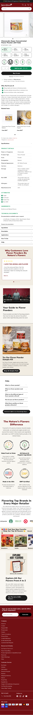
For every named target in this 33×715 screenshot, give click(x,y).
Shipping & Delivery (6, 675)
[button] (28, 5)
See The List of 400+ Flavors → (14, 598)
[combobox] (16, 8)
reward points (10, 139)
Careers (3, 632)
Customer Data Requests (7, 642)
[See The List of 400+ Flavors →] (16, 564)
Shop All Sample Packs (11, 371)
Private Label (4, 630)
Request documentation (7, 224)
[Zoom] (26, 35)
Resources (3, 655)
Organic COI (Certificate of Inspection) (10, 684)
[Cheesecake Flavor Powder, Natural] (9, 118)
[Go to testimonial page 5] (19, 281)
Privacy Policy (4, 636)
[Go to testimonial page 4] (17, 281)
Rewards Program (5, 671)
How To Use (4, 238)
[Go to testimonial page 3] (16, 281)
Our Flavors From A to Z (7, 648)
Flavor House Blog (5, 650)
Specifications (5, 143)
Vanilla (16, 548)
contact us (14, 138)
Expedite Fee (4, 682)
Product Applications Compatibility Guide (11, 653)
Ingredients (4, 227)
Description (4, 231)
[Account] (25, 5)
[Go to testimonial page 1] (13, 281)
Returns (3, 678)
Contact (3, 626)
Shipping (11, 76)
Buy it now (16, 73)
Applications (5, 235)
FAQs (2, 242)
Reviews (3, 673)
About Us (3, 623)
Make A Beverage (5, 657)
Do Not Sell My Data (6, 640)
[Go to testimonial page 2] (15, 281)
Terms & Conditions (6, 634)
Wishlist (3, 667)
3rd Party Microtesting (6, 686)
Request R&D (4, 628)
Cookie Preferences (6, 638)
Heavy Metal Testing (6, 688)
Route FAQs (4, 680)
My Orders (3, 665)
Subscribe (25, 614)
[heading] (6, 5)
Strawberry (4, 548)
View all (29, 531)
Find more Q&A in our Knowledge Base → (16, 411)
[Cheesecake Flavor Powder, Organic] (24, 118)
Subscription (4, 669)
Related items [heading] (5, 108)
